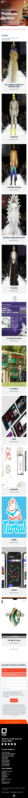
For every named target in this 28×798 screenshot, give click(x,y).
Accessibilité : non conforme (16, 792)
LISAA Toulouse (5, 763)
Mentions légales (5, 792)
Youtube (15, 744)
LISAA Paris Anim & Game (8, 756)
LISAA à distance (5, 765)
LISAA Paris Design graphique (8, 753)
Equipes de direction (6, 779)
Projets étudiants (6, 774)
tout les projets (6, 39)
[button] (14, 795)
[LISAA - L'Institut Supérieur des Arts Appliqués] (4, 732)
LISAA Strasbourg (6, 760)
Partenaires (4, 775)
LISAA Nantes (5, 757)
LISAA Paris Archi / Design (8, 755)
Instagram (6, 744)
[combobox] (4, 688)
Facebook (2, 744)
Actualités (4, 772)
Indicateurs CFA (5, 783)
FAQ (3, 780)
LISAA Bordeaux (5, 761)
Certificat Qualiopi (6, 782)
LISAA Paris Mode (6, 752)
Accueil (3, 9)
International (5, 776)
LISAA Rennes (5, 759)
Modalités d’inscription (7, 771)
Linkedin (9, 744)
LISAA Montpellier (6, 764)
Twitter (12, 744)
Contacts (4, 778)
